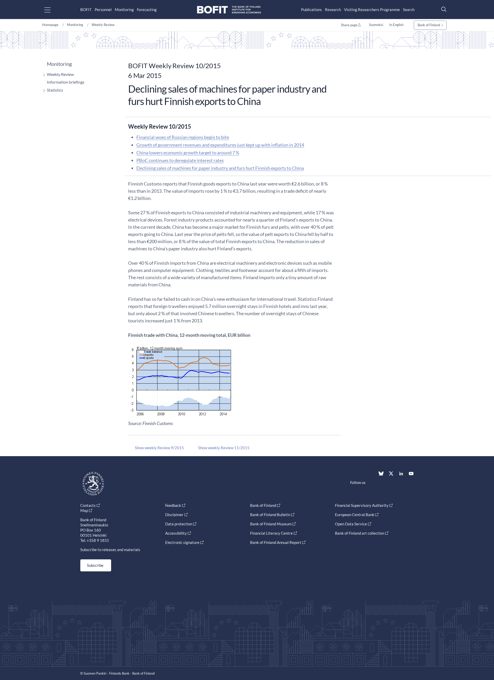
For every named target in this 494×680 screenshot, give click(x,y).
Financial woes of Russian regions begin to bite (182, 137)
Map (84, 510)
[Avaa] (43, 75)
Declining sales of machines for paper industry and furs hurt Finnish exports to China (220, 168)
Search (408, 9)
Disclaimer (174, 514)
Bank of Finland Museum (271, 524)
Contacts (88, 505)
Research (333, 9)
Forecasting (147, 9)
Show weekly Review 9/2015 (159, 447)
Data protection (178, 524)
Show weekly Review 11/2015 (224, 447)
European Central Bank (354, 514)
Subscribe (95, 565)
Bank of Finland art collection (359, 533)
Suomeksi (376, 25)
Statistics (55, 89)
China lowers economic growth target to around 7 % (187, 152)
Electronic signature (182, 542)
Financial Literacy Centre (271, 533)
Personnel (103, 9)
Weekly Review (103, 25)
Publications (311, 9)
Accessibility (176, 533)
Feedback (173, 505)
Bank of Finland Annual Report (275, 542)
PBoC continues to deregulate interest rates (180, 160)
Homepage (50, 25)
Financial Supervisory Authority (362, 505)
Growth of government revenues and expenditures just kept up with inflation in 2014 (220, 145)
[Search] (442, 9)
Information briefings (65, 82)
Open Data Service (351, 524)
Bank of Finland (429, 25)
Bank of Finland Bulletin (270, 514)
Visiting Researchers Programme (372, 9)
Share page (349, 25)
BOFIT (86, 9)
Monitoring (124, 9)
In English (396, 25)
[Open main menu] (52, 10)
